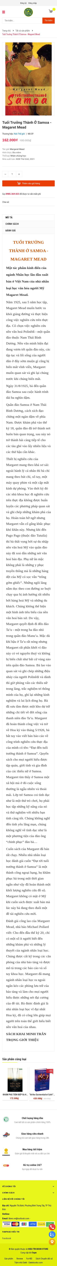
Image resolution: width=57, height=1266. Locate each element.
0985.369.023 (12, 194)
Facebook (6, 1238)
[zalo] (52, 1234)
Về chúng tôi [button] (9, 1186)
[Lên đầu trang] (52, 1249)
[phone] (52, 1227)
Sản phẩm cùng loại (14, 1059)
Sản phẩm (8, 1258)
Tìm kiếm (48, 20)
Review (20, 1258)
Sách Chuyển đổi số (44, 1258)
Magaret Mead (16, 308)
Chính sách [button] (8, 1193)
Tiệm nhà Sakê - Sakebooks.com (28, 1262)
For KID (29, 1258)
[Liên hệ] (52, 1241)
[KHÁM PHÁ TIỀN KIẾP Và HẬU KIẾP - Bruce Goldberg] (15, 1080)
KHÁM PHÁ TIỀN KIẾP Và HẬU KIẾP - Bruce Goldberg (26, 1094)
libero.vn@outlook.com (19, 1218)
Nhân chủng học (18, 156)
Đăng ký (23, 3)
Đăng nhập (32, 3)
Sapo (34, 1252)
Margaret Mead (17, 149)
